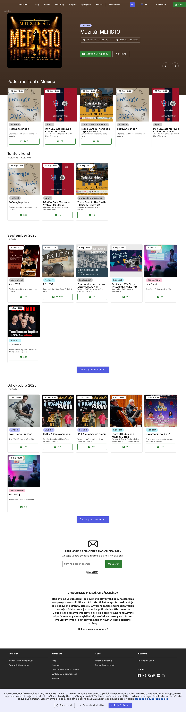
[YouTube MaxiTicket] (164, 677)
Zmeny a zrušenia (103, 661)
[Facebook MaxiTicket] (140, 677)
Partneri (56, 679)
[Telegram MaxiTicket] (159, 677)
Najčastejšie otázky (19, 665)
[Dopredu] (175, 65)
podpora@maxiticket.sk (21, 661)
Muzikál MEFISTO (100, 32)
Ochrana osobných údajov (65, 670)
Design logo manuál (104, 665)
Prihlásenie (161, 5)
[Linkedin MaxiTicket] (154, 677)
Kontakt (56, 665)
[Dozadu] (165, 65)
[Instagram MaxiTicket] (145, 677)
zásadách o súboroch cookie (151, 699)
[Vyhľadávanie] (132, 4)
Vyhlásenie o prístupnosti (64, 674)
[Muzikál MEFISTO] (34, 40)
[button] (144, 4)
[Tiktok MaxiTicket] (150, 677)
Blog (54, 661)
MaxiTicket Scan (146, 661)
